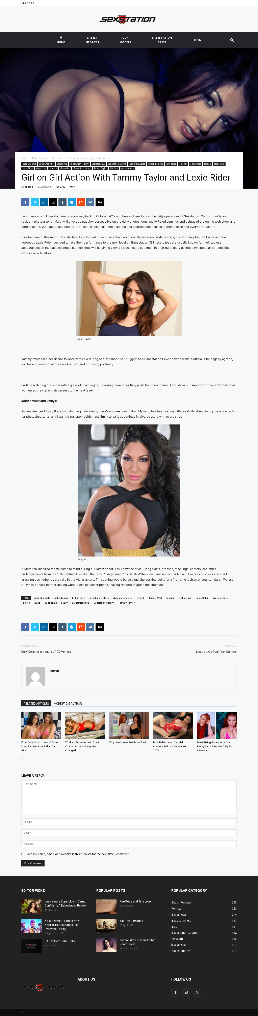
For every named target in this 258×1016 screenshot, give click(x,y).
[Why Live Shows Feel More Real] (129, 725)
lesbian (207, 163)
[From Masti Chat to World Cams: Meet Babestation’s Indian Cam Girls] (41, 725)
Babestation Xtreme (117, 163)
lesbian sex (219, 163)
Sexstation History (82, 168)
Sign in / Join (27, 2)
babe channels (42, 597)
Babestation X (98, 163)
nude (37, 602)
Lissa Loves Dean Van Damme (216, 652)
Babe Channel (40, 158)
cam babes (171, 163)
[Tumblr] (62, 202)
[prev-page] (23, 758)
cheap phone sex (122, 597)
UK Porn (114, 168)
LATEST (92, 40)
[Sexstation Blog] (129, 19)
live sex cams (220, 597)
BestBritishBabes (137, 163)
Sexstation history (104, 602)
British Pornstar (155, 163)
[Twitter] (35, 202)
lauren (29, 186)
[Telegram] (72, 202)
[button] (232, 40)
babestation (61, 597)
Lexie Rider (28, 168)
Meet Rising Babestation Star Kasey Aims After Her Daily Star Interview (215, 746)
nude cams (51, 602)
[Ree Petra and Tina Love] (106, 906)
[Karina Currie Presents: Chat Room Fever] (106, 945)
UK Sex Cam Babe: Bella (60, 941)
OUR (125, 40)
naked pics (41, 168)
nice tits (53, 168)
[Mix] (81, 202)
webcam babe (127, 168)
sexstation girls (80, 602)
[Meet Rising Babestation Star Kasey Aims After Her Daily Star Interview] (217, 725)
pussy (64, 602)
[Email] (53, 202)
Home (24, 158)
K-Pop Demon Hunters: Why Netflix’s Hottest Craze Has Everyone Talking (62, 924)
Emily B (182, 163)
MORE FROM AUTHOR (68, 703)
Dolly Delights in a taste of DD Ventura (46, 652)
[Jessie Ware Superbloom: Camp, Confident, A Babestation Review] (31, 906)
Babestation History (79, 163)
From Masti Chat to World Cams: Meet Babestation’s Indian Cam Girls (40, 746)
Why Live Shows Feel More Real (127, 742)
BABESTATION (162, 40)
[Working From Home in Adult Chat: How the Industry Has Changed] (85, 725)
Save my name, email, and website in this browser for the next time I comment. (77, 854)
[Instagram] (186, 992)
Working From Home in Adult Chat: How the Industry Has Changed (82, 746)
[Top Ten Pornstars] (106, 926)
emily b (140, 597)
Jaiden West (195, 163)
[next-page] (30, 758)
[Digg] (100, 202)
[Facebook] (25, 202)
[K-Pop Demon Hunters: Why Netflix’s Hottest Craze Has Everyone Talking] (31, 926)
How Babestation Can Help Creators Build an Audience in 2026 (170, 746)
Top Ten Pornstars (131, 920)
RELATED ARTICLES (36, 703)
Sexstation (65, 168)
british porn (78, 597)
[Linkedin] (44, 202)
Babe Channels (46, 163)
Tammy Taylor (100, 168)
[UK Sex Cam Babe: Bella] (31, 946)
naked (26, 602)
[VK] (90, 202)
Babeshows (62, 163)
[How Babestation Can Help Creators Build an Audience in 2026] (173, 725)
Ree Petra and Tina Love (135, 901)
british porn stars (99, 597)
